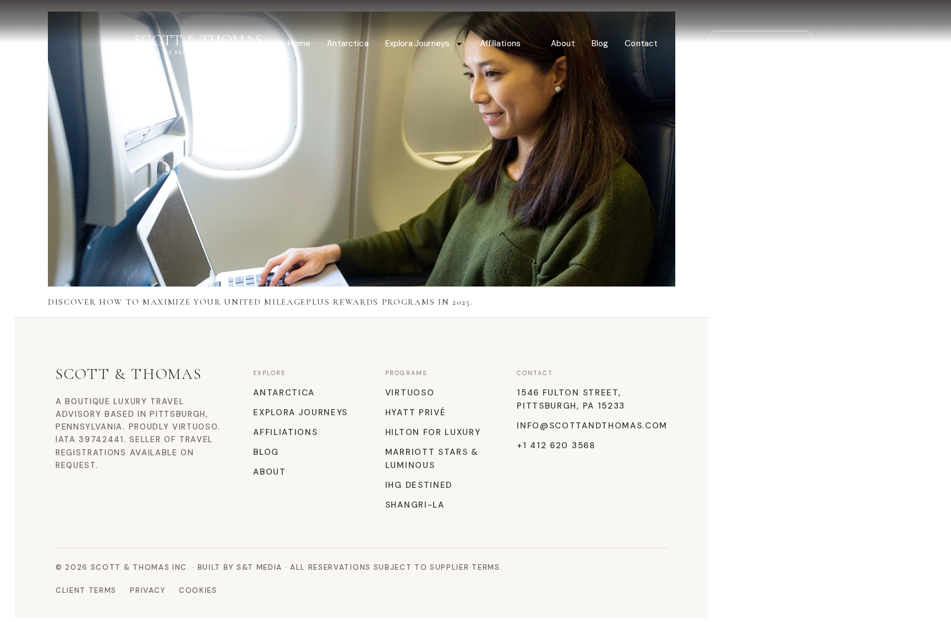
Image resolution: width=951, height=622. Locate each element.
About (563, 43)
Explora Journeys (417, 43)
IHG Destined (418, 485)
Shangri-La (415, 504)
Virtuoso (409, 392)
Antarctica (348, 43)
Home (299, 43)
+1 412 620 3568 (556, 445)
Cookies (198, 590)
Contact (641, 43)
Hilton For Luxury (433, 432)
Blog (600, 43)
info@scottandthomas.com (592, 425)
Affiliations (500, 43)
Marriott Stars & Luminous (432, 459)
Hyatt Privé (415, 412)
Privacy (148, 590)
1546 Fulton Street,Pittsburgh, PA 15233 (571, 399)
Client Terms (86, 590)
